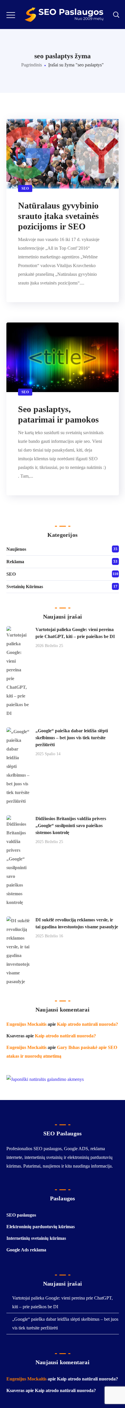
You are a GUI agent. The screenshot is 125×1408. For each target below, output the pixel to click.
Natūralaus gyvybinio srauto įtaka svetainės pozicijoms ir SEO (58, 216)
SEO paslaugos (21, 1215)
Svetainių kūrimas (24, 586)
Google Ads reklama (26, 1249)
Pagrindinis (31, 64)
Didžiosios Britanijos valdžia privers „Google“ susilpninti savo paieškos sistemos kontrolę (70, 825)
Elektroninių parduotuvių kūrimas (40, 1226)
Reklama (15, 561)
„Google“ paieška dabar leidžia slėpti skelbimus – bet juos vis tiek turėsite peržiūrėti (71, 737)
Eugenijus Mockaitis (26, 1024)
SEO (25, 188)
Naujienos (16, 549)
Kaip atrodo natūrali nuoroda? (87, 1024)
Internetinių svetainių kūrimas (36, 1238)
